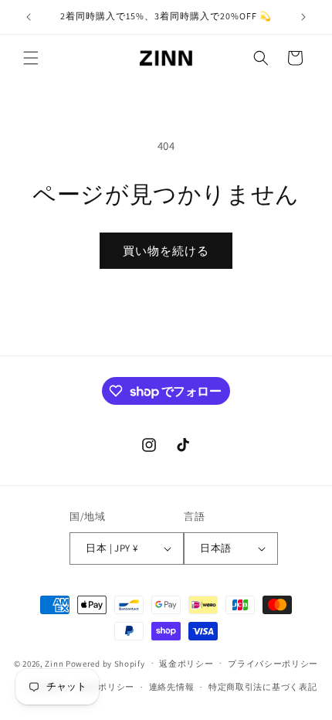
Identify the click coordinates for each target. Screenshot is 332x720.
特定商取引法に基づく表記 (262, 686)
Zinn (54, 662)
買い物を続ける (166, 250)
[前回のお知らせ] (29, 17)
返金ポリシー (186, 663)
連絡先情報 (172, 686)
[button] (31, 58)
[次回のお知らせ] (303, 17)
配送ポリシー (107, 686)
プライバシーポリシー (273, 663)
